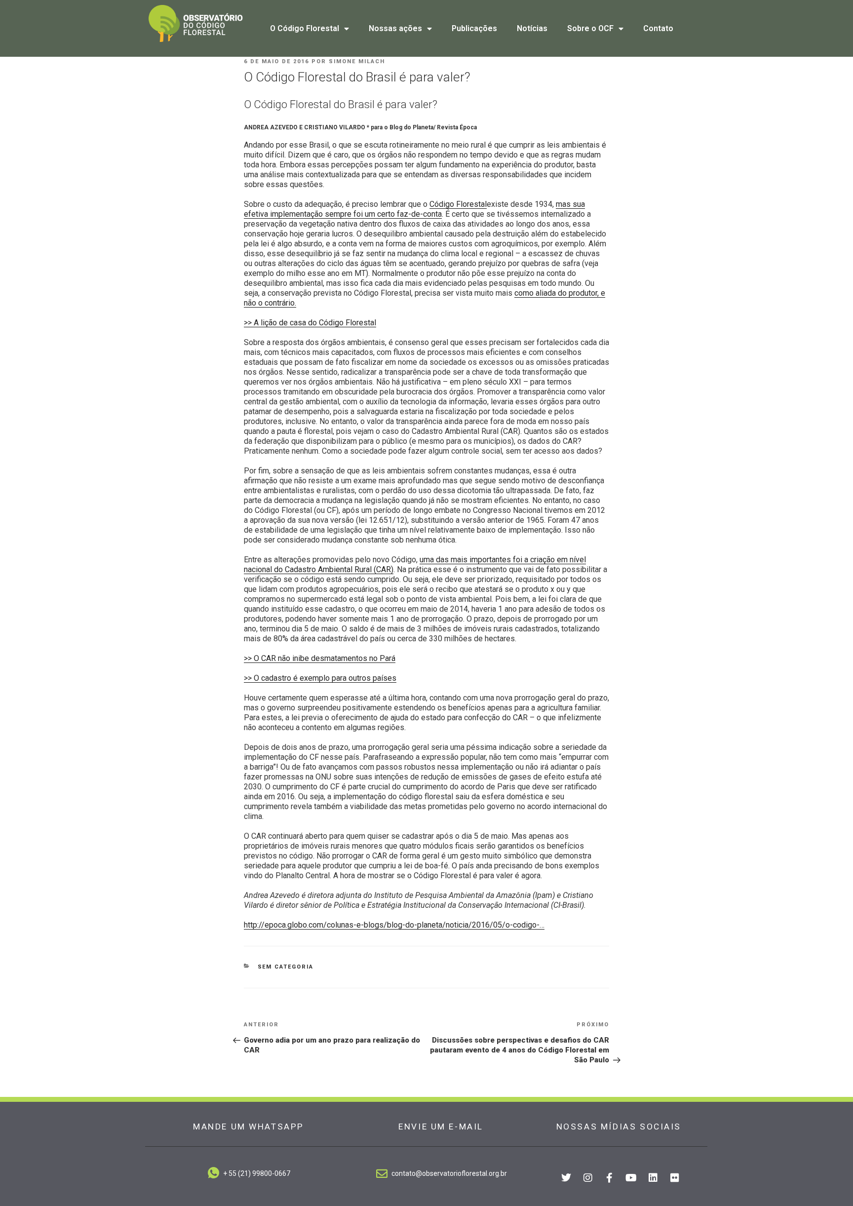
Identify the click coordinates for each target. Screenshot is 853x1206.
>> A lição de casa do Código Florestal (310, 322)
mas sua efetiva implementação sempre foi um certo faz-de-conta (414, 209)
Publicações (474, 28)
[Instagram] (588, 1178)
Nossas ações (395, 28)
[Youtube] (631, 1178)
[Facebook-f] (610, 1178)
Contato (658, 28)
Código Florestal (458, 204)
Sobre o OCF (590, 28)
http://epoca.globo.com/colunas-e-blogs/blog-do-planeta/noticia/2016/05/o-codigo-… (394, 925)
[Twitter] (566, 1178)
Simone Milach (357, 61)
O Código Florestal (304, 28)
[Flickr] (675, 1178)
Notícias (532, 28)
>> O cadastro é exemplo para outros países (320, 678)
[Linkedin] (653, 1178)
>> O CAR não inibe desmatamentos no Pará (319, 658)
